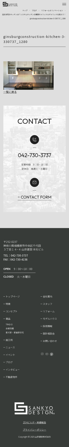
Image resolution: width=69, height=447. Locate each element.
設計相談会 (49, 333)
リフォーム (49, 311)
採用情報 (47, 326)
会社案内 (47, 296)
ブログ (9, 362)
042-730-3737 (34, 155)
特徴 (8, 304)
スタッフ (47, 304)
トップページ (13, 296)
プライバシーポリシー (34, 429)
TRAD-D (9, 324)
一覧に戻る (10, 92)
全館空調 (10, 328)
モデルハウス (50, 318)
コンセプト (11, 311)
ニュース (10, 347)
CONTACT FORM (36, 197)
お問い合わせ (50, 341)
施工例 (9, 340)
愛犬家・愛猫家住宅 (15, 332)
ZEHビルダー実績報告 (34, 422)
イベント (10, 354)
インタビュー (13, 369)
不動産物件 (11, 377)
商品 (8, 318)
